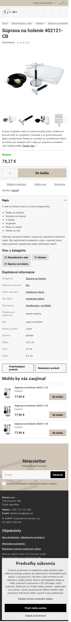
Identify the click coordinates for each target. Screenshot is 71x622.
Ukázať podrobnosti (35, 615)
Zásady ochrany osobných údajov (35, 598)
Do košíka (42, 173)
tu (40, 557)
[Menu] (64, 11)
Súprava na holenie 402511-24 (31, 423)
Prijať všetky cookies (35, 608)
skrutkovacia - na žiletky (38, 305)
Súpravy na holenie (36, 278)
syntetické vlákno (35, 298)
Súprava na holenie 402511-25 (31, 405)
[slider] (23, 42)
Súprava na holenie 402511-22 (31, 387)
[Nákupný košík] (56, 11)
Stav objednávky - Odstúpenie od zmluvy (23, 537)
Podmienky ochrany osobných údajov (21, 548)
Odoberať (58, 474)
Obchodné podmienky (13, 543)
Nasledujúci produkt (48, 368)
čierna (41, 291)
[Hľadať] (47, 11)
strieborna (31, 291)
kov (28, 285)
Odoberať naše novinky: (34, 465)
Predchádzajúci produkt (17, 368)
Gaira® (15, 190)
